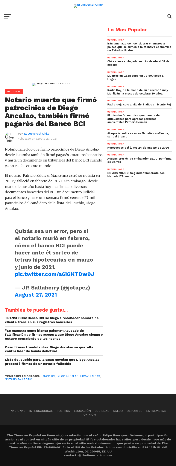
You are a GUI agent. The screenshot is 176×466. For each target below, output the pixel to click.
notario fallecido (18, 379)
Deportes (134, 411)
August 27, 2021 (36, 294)
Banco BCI (48, 376)
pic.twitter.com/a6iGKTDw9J (54, 274)
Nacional (18, 411)
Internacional (41, 411)
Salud (118, 411)
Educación (82, 411)
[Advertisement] (51, 57)
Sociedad (102, 411)
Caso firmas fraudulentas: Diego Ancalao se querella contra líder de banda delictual (49, 349)
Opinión (89, 414)
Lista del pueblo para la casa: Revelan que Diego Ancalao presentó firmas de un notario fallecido (52, 362)
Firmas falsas (90, 376)
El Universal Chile (36, 133)
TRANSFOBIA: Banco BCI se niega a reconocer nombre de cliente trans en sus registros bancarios (52, 320)
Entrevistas (156, 411)
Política (63, 411)
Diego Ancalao (68, 376)
